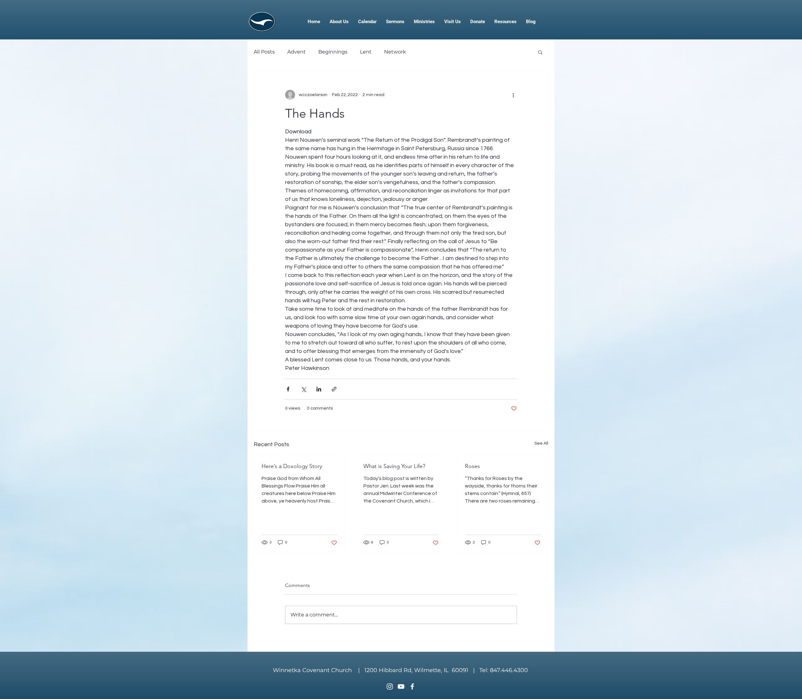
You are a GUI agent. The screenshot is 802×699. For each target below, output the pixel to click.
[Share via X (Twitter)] (303, 389)
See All (541, 443)
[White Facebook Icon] (412, 686)
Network (395, 52)
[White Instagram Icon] (390, 686)
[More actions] (513, 95)
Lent (366, 52)
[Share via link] (334, 389)
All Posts (264, 52)
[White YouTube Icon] (401, 686)
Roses (472, 466)
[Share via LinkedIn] (319, 389)
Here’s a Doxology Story (292, 466)
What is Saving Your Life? (394, 466)
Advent (296, 52)
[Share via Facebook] (288, 389)
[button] (540, 51)
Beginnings (332, 52)
